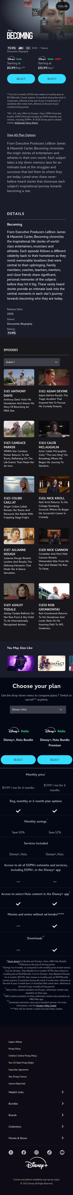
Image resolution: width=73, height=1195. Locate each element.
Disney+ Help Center (46, 1005)
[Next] (66, 663)
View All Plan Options (21, 135)
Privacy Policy (15, 1049)
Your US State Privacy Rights (21, 1063)
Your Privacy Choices (18, 1077)
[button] (36, 1092)
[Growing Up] (20, 663)
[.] (11, 1152)
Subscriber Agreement (19, 1070)
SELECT (21, 78)
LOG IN (62, 6)
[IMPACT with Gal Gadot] (51, 663)
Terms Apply (13, 961)
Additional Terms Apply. (26, 123)
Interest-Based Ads (17, 1084)
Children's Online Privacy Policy (23, 1056)
